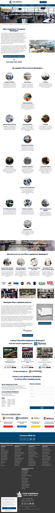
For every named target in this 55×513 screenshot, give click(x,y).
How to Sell (3, 462)
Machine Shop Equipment (19, 458)
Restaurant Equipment (32, 447)
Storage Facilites (24, 479)
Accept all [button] (9, 508)
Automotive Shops (31, 461)
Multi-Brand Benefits (4, 452)
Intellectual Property (18, 461)
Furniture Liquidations (46, 458)
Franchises (23, 488)
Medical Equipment (18, 455)
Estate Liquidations (45, 447)
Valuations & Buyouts (4, 450)
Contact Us (3, 465)
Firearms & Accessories (46, 465)
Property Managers (24, 471)
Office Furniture (31, 449)
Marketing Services (4, 453)
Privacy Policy (4, 506)
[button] (9, 510)
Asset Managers (24, 474)
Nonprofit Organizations (25, 484)
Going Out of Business (25, 487)
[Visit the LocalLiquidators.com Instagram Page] (24, 439)
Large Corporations (24, 481)
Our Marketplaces (4, 456)
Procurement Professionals (26, 475)
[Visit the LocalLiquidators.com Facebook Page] (21, 439)
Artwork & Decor (45, 455)
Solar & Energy (17, 456)
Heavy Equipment (18, 450)
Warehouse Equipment (32, 452)
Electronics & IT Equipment (19, 453)
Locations (6, 24)
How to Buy (3, 461)
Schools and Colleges (32, 463)
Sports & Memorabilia (46, 453)
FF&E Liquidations (31, 450)
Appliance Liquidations (46, 459)
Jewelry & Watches (45, 452)
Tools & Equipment (45, 461)
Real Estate (17, 465)
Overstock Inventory (32, 455)
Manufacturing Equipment (19, 452)
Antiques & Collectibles (46, 450)
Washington (11, 24)
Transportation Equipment (33, 453)
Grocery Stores (17, 462)
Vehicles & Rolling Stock (46, 449)
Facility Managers (24, 472)
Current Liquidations (4, 458)
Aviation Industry (18, 449)
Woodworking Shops (32, 462)
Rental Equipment (31, 465)
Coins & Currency (45, 462)
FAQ (1, 463)
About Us (2, 447)
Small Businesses (24, 482)
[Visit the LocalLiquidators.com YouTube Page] (30, 439)
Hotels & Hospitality (18, 459)
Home (2, 24)
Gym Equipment (31, 459)
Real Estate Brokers (25, 478)
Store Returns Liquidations (33, 456)
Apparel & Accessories (46, 463)
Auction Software (4, 455)
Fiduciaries (23, 476)
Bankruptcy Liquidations (46, 456)
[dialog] (9, 504)
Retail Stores (30, 458)
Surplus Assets (17, 463)
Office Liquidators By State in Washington (21, 24)
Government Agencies (25, 485)
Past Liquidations (4, 459)
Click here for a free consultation (14, 56)
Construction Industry (18, 447)
